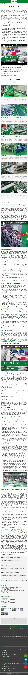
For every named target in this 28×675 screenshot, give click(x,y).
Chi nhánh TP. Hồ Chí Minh (5, 601)
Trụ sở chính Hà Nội (4, 598)
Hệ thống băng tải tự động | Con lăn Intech (11, 67)
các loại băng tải (10, 419)
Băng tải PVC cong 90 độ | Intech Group (10, 71)
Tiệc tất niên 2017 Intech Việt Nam (9, 75)
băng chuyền (15, 204)
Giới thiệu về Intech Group (7, 73)
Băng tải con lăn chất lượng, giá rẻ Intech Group (12, 69)
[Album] (2, 609)
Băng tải (3, 10)
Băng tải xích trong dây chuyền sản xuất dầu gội (13, 65)
